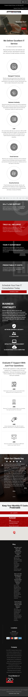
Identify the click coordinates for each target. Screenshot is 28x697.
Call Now (23, 28)
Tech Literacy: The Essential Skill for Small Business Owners (18, 604)
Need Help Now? (21, 22)
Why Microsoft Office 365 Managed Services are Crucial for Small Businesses (18, 552)
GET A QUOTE (14, 513)
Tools (18, 693)
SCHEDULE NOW (14, 291)
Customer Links (12, 693)
